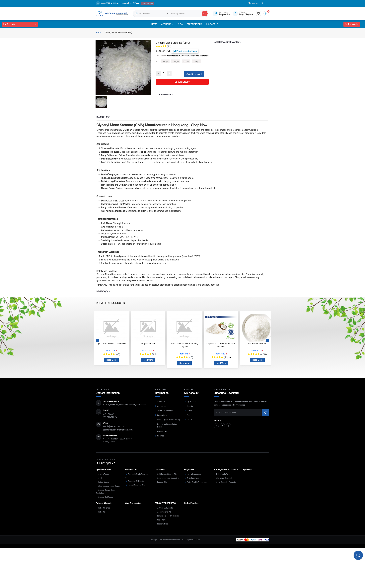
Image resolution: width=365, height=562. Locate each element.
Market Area (162, 431)
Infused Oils (162, 482)
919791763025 (110, 417)
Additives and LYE (164, 512)
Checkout (191, 420)
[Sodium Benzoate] (266, 354)
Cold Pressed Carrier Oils (167, 474)
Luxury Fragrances (193, 474)
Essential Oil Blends (135, 481)
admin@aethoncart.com (114, 426)
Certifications (194, 24)
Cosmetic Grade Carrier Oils (168, 478)
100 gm (165, 61)
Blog (180, 24)
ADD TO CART (195, 74)
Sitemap (160, 436)
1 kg (196, 61)
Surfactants (162, 520)
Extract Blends (104, 508)
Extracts (101, 512)
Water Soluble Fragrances (196, 482)
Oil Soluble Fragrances (195, 478)
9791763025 (108, 414)
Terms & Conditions (165, 411)
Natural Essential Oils (136, 485)
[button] (267, 340)
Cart (188, 415)
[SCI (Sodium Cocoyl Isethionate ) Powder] (193, 357)
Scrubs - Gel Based (105, 497)
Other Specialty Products (226, 482)
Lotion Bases (103, 482)
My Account (192, 402)
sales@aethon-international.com (118, 430)
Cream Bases (103, 474)
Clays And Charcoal (224, 478)
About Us (161, 402)
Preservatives (162, 524)
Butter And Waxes (223, 474)
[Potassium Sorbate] (230, 354)
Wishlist (190, 406)
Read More (111, 360)
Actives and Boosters (165, 508)
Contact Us (212, 24)
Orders (189, 411)
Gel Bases (102, 478)
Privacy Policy (162, 415)
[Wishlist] (258, 13)
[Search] (205, 13)
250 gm (176, 61)
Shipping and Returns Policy (168, 420)
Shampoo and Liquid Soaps (109, 486)
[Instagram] (228, 425)
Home (154, 24)
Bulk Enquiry (183, 81)
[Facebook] (216, 425)
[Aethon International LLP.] (112, 13)
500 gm (186, 61)
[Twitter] (222, 425)
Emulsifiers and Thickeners (168, 516)
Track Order (353, 24)
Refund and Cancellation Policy (167, 425)
